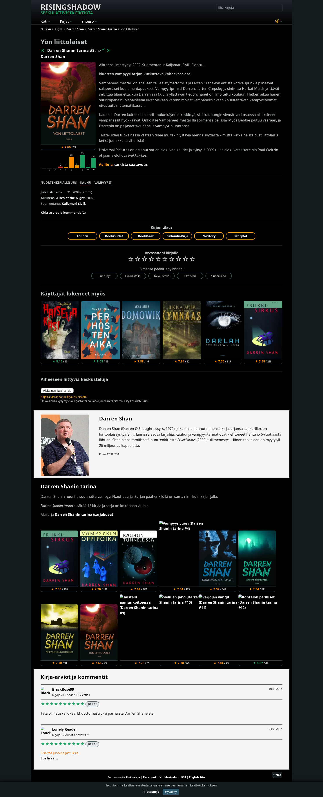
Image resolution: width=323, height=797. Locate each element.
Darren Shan (53, 56)
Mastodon (171, 777)
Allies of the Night (70, 198)
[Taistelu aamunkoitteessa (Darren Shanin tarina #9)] (108, 50)
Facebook (150, 777)
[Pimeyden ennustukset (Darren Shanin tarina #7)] (42, 50)
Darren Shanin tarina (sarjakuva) (84, 514)
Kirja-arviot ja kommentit (74, 676)
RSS (183, 777)
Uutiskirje (133, 777)
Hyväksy (171, 791)
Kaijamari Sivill (73, 203)
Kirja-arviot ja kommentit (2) (63, 212)
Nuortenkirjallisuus (59, 183)
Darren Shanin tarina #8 (70, 50)
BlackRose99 (63, 689)
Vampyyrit (103, 183)
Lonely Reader (64, 729)
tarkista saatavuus (131, 164)
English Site (197, 777)
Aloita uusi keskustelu (57, 390)
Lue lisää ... (49, 758)
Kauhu (85, 183)
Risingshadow (71, 8)
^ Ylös (277, 775)
